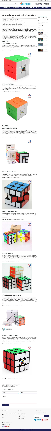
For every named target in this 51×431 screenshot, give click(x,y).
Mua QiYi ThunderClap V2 (15, 177)
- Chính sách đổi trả (21, 416)
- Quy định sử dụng (21, 418)
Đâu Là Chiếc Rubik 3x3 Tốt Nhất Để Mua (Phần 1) (19, 15)
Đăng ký (46, 0)
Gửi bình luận (5, 404)
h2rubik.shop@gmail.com (8, 420)
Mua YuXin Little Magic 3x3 (15, 91)
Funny (39, 27)
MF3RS (5, 384)
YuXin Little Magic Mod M (10, 386)
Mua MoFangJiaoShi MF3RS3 (16, 343)
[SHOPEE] (7, 426)
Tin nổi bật (41, 29)
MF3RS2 (8, 384)
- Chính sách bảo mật (21, 413)
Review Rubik (40, 23)
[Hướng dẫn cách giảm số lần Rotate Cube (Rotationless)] (40, 50)
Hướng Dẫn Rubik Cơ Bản (42, 17)
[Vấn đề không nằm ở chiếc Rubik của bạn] (40, 44)
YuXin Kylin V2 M (12, 385)
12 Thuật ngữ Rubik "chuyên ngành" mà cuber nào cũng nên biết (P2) (46, 34)
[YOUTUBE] (9, 426)
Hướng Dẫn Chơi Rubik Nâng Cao (43, 20)
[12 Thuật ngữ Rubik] (40, 33)
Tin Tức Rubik (40, 25)
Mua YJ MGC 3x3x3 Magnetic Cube (17, 305)
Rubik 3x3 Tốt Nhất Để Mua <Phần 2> (14, 378)
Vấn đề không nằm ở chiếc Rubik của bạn (45, 45)
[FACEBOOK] (3, 426)
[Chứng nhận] (37, 419)
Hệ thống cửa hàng (7, 0)
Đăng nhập (41, 0)
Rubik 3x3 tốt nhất (6, 385)
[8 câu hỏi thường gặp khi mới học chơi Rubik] (40, 39)
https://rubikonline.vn (8, 422)
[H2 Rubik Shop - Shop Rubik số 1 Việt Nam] (25, 3)
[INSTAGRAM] (5, 426)
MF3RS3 (11, 384)
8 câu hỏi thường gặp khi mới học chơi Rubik (46, 39)
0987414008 (39, 4)
